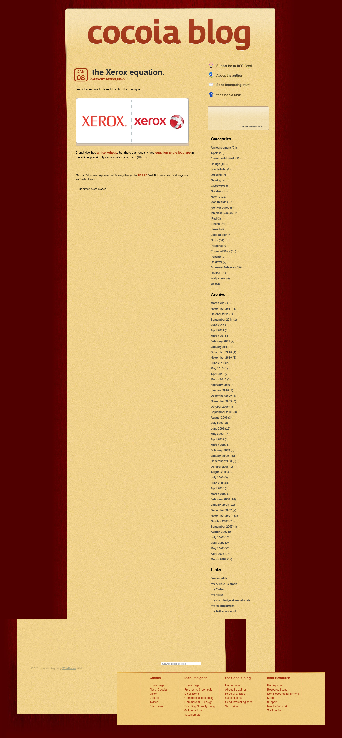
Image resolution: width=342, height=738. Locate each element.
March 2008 (218, 494)
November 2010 (221, 357)
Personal (217, 246)
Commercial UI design (198, 702)
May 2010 (217, 368)
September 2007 (222, 526)
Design (215, 164)
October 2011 (220, 314)
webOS (215, 284)
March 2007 (218, 559)
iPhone (215, 224)
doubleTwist (218, 169)
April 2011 (217, 330)
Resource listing (277, 689)
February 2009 (220, 450)
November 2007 (221, 515)
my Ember (218, 589)
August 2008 (219, 472)
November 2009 (221, 401)
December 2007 (221, 510)
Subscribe (231, 706)
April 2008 (217, 488)
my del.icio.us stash (224, 584)
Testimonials (192, 714)
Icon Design (218, 202)
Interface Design (222, 213)
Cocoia (155, 677)
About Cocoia (158, 689)
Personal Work (220, 251)
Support (272, 702)
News (214, 240)
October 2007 (220, 521)
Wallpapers (218, 278)
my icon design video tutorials (230, 600)
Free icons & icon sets (198, 689)
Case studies (233, 698)
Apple (214, 153)
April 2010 (217, 374)
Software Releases (223, 267)
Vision (154, 693)
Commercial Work (223, 158)
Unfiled (215, 273)
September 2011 (222, 319)
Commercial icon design (199, 698)
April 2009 (217, 439)
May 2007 (217, 548)
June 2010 (218, 363)
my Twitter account (223, 611)
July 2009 (217, 423)
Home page (157, 685)
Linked (215, 229)
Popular (216, 256)
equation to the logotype (173, 152)
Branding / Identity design (200, 706)
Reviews (216, 262)
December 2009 (221, 395)
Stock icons (191, 693)
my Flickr (217, 594)
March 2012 (218, 303)
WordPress (69, 668)
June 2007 (218, 543)
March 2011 (218, 336)
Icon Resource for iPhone (283, 693)
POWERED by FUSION (252, 126)
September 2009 (222, 412)
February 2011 (220, 341)
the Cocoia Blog (238, 677)
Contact (154, 698)
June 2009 (218, 428)
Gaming (216, 180)
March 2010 (218, 379)
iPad (214, 218)
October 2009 (220, 406)
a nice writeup (107, 152)
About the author (235, 689)
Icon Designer (195, 677)
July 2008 (217, 477)
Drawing (216, 175)
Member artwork (277, 706)
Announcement (221, 147)
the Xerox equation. (128, 71)
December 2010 (221, 352)
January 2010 (220, 390)
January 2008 (220, 504)
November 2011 (221, 308)
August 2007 (219, 532)
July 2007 (217, 537)
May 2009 (217, 434)
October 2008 (220, 466)
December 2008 (221, 461)
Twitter (154, 702)
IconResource (220, 207)
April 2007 (217, 554)
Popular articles (235, 693)
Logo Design (219, 235)
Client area (157, 706)
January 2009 (220, 456)
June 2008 (218, 483)
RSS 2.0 (142, 175)
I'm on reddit (219, 578)
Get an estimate (194, 710)
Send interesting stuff (238, 702)
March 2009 (218, 445)
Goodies (216, 191)
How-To (215, 196)
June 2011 (218, 325)
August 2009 (219, 417)
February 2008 (220, 499)
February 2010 (220, 385)
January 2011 (220, 347)
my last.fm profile (222, 605)
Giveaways (218, 185)
